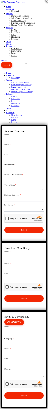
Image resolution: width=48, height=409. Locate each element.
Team (8, 41)
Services (9, 13)
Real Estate (15, 32)
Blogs (13, 53)
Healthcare (15, 37)
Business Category (12, 195)
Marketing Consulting (20, 16)
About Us (10, 9)
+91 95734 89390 (14, 322)
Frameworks (16, 51)
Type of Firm (10, 185)
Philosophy (15, 11)
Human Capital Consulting (22, 25)
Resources (10, 46)
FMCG (14, 30)
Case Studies (16, 48)
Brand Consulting (18, 20)
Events (14, 55)
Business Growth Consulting (23, 23)
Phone (7, 144)
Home (8, 6)
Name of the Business (13, 175)
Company (9, 338)
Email (7, 155)
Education (15, 39)
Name (7, 134)
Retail (13, 34)
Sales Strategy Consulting (21, 18)
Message (7, 369)
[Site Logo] (13, 2)
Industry (9, 27)
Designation (9, 165)
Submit (24, 230)
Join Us (9, 44)
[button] (4, 60)
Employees (9, 205)
